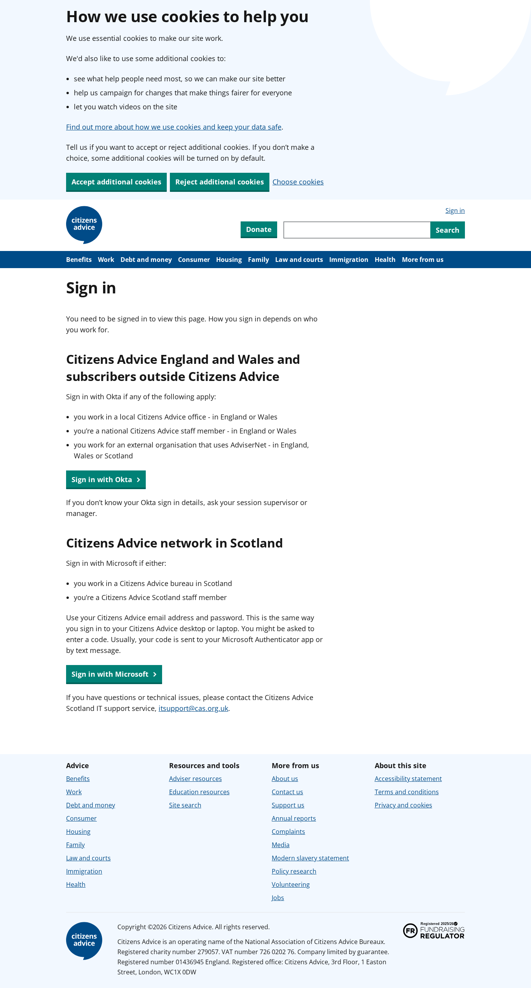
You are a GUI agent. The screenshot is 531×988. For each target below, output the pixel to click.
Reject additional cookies (219, 181)
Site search (185, 805)
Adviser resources (195, 778)
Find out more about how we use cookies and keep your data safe (173, 127)
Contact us (287, 792)
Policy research (294, 871)
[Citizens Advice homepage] (85, 941)
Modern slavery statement (310, 858)
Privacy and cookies (403, 805)
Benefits (79, 259)
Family (258, 259)
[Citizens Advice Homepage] (85, 225)
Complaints (288, 831)
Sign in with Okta (103, 479)
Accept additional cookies (116, 181)
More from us (423, 259)
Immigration (349, 259)
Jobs (278, 897)
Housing (229, 259)
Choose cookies (298, 181)
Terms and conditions (407, 792)
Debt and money (146, 259)
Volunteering (291, 884)
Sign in (455, 210)
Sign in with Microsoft (111, 674)
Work (106, 259)
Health (385, 259)
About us (285, 778)
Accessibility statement (408, 778)
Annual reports (294, 818)
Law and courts (299, 259)
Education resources (199, 792)
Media (281, 845)
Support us (288, 805)
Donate (259, 229)
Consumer (194, 259)
